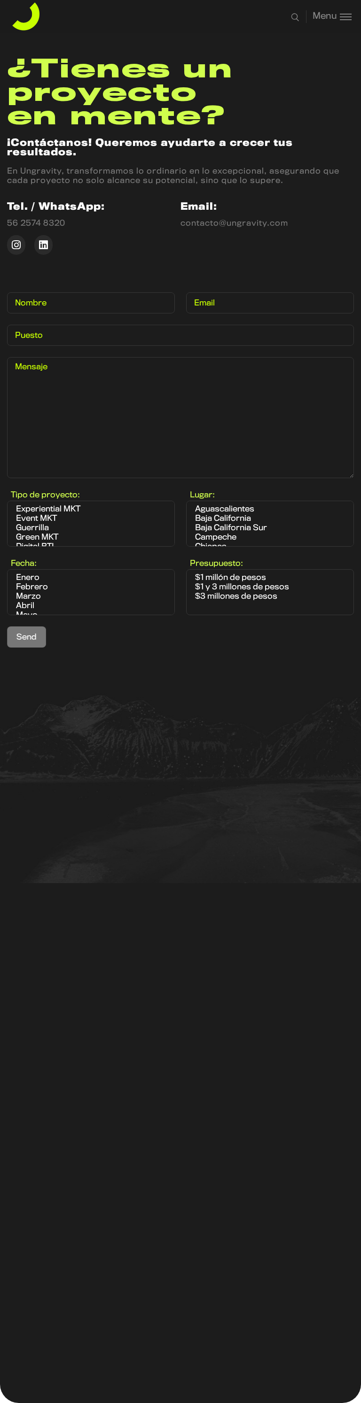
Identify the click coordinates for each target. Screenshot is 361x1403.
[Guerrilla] (91, 528)
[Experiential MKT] (91, 509)
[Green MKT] (91, 537)
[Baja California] (270, 519)
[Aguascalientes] (270, 509)
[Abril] (91, 606)
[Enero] (91, 578)
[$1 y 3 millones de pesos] (270, 587)
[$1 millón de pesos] (270, 578)
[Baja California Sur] (270, 528)
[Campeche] (270, 537)
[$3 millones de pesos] (270, 597)
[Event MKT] (91, 519)
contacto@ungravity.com (234, 223)
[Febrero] (91, 587)
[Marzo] (91, 597)
